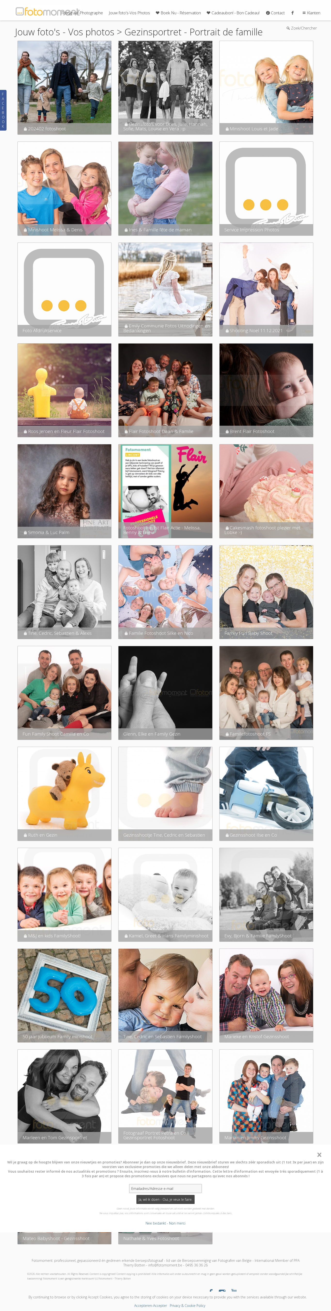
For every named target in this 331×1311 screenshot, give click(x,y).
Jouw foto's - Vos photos (64, 31)
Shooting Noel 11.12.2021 (256, 330)
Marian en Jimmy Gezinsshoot (255, 1137)
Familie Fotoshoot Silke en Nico (161, 633)
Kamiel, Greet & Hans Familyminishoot (169, 936)
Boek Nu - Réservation (181, 13)
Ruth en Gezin (42, 835)
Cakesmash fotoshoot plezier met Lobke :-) (262, 530)
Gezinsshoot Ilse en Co (253, 835)
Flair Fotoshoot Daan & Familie (161, 431)
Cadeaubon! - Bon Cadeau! (236, 13)
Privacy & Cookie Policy (187, 1305)
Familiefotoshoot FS (250, 734)
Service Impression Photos (251, 230)
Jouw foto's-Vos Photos (129, 13)
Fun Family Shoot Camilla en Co (56, 734)
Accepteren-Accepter (150, 1305)
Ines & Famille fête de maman (160, 230)
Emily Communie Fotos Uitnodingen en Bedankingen (166, 328)
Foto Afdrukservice (42, 330)
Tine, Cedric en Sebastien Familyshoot (162, 1036)
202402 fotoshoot (47, 129)
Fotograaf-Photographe (82, 13)
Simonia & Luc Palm (49, 532)
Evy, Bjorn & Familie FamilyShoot (258, 936)
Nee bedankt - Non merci (165, 1223)
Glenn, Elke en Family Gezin (152, 734)
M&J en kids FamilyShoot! (54, 936)
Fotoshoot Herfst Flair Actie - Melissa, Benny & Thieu (162, 530)
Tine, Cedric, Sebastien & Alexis (60, 633)
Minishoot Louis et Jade (254, 129)
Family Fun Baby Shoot (248, 633)
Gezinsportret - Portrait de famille (194, 31)
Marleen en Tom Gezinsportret (55, 1137)
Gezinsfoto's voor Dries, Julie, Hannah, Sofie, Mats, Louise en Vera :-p (165, 126)
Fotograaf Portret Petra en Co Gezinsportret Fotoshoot (154, 1135)
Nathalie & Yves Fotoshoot (151, 1238)
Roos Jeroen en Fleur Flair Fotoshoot (66, 431)
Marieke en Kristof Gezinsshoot (256, 1036)
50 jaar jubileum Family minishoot (58, 1036)
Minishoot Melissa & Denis (55, 230)
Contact (278, 13)
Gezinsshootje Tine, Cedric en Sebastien (164, 835)
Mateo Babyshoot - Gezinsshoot (56, 1238)
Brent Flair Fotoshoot (252, 431)
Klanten (313, 13)
